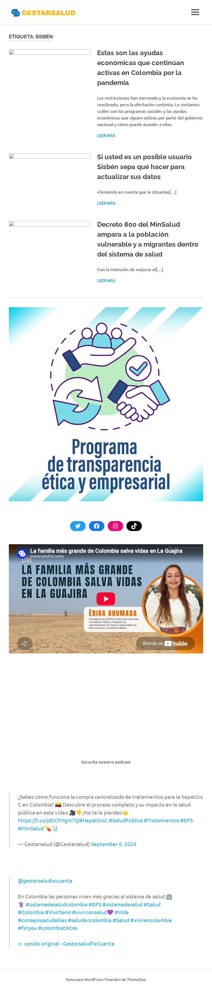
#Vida (122, 912)
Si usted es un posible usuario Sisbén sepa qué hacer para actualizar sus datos (144, 167)
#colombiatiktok (58, 927)
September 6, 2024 (113, 843)
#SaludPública (126, 820)
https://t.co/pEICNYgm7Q (48, 820)
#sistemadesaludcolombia (57, 904)
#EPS (186, 820)
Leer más (106, 136)
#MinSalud (31, 828)
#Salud (152, 904)
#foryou (27, 927)
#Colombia (31, 912)
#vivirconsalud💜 (92, 912)
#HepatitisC (93, 820)
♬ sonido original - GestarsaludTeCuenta (66, 943)
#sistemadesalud (122, 904)
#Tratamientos (161, 820)
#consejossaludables (42, 920)
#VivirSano (58, 912)
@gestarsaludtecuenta (45, 880)
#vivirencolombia (151, 920)
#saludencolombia (90, 920)
